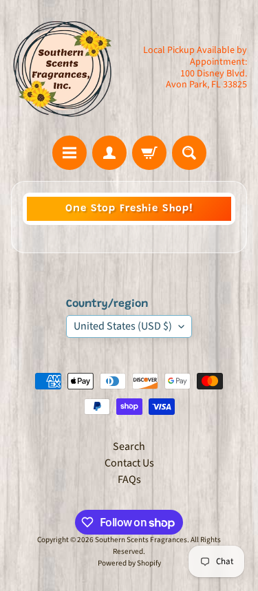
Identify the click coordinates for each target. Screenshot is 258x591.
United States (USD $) (123, 326)
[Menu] (69, 153)
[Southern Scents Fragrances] (62, 68)
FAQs (129, 479)
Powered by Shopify (129, 563)
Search (129, 446)
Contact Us (129, 463)
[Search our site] (189, 153)
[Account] (109, 153)
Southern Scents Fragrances (141, 540)
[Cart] (149, 153)
